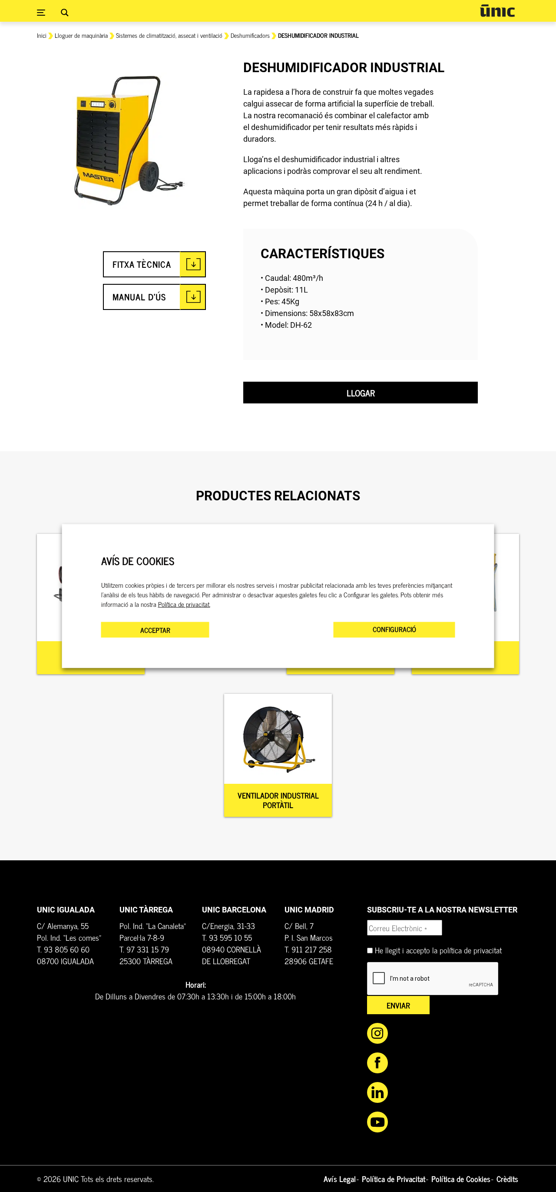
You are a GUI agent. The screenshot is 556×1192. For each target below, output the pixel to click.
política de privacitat (471, 949)
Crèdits (507, 1178)
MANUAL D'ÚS (139, 297)
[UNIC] (497, 10)
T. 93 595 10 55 (227, 937)
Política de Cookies (460, 1178)
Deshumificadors (250, 35)
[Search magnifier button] (65, 13)
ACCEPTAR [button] (155, 629)
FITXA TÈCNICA (142, 264)
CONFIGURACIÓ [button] (394, 628)
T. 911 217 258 (308, 949)
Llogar (361, 393)
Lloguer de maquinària (81, 35)
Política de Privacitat (393, 1178)
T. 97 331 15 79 (144, 949)
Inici (41, 35)
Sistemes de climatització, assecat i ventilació (169, 35)
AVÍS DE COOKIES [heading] (137, 561)
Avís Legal (340, 1178)
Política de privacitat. (184, 604)
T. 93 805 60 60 (63, 949)
